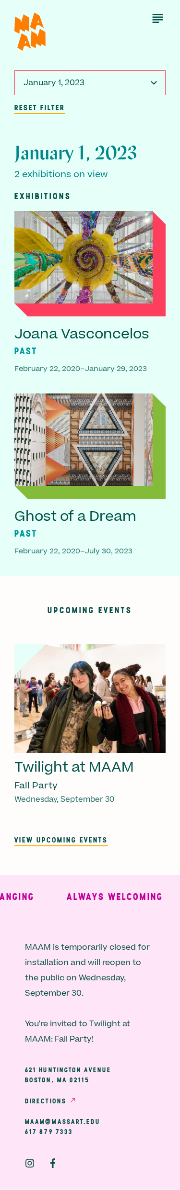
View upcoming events (61, 839)
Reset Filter (39, 107)
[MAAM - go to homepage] (30, 31)
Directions (45, 1101)
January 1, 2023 (54, 83)
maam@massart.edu (63, 1121)
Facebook (53, 1163)
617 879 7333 (49, 1131)
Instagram (30, 1163)
